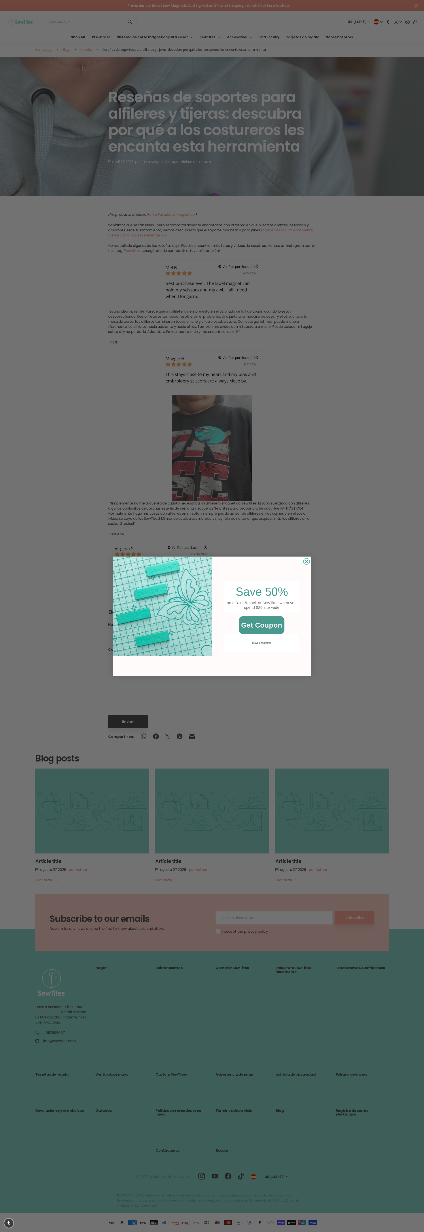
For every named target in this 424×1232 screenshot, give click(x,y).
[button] (9, 1223)
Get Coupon (261, 625)
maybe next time (261, 642)
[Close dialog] (306, 561)
